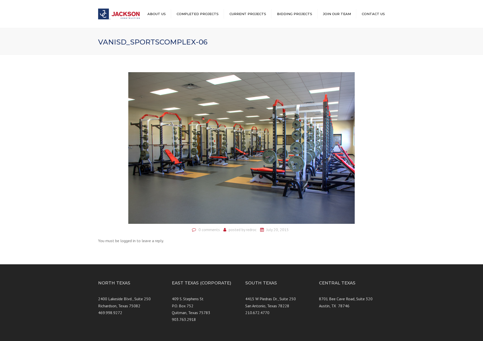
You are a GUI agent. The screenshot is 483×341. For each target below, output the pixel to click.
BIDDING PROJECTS (294, 14)
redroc (251, 229)
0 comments (209, 229)
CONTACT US (373, 14)
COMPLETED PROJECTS (198, 14)
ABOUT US (156, 14)
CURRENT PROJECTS (247, 14)
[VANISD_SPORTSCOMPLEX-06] (241, 147)
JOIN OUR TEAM (337, 14)
